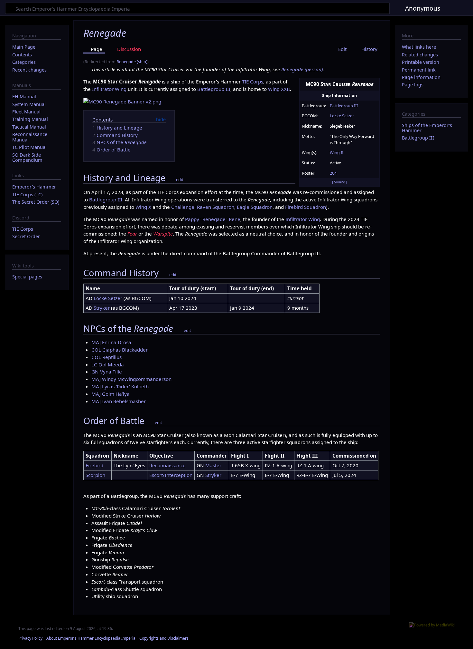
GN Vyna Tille (106, 371)
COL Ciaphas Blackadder (119, 349)
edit (179, 179)
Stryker (102, 308)
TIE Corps (252, 81)
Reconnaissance (167, 465)
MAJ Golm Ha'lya (110, 394)
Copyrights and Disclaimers (164, 638)
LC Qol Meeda (107, 364)
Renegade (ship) (131, 61)
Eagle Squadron (255, 207)
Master (213, 465)
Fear (132, 233)
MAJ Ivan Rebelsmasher (118, 401)
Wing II (336, 152)
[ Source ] (339, 182)
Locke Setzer (342, 116)
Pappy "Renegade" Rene (212, 219)
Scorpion (95, 475)
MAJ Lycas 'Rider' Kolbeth (120, 386)
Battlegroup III (344, 106)
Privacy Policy (30, 638)
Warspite (163, 233)
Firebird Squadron (305, 207)
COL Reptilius (106, 357)
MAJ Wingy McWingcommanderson (131, 379)
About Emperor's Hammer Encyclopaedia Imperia (90, 638)
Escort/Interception (170, 475)
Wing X (143, 207)
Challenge (182, 207)
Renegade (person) (302, 69)
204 (333, 173)
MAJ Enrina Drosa (111, 342)
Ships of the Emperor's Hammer (427, 127)
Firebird (94, 465)
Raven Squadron (215, 207)
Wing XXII (279, 89)
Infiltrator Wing (109, 89)
